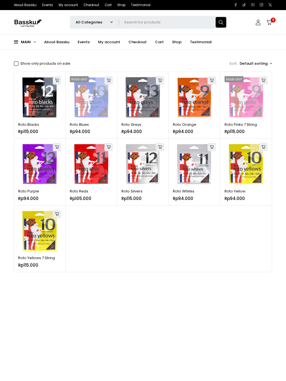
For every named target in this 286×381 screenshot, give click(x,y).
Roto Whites (183, 191)
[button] (57, 80)
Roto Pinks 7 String (241, 124)
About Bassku (25, 5)
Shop (121, 5)
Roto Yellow (235, 191)
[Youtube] (253, 5)
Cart (108, 5)
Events (47, 5)
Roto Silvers (131, 191)
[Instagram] (261, 5)
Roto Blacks (28, 124)
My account (68, 5)
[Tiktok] (244, 5)
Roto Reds (79, 191)
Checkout (91, 5)
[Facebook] (235, 5)
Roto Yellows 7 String (36, 258)
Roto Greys (131, 124)
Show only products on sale (45, 63)
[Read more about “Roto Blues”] (108, 80)
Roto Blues (79, 124)
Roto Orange (184, 124)
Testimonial (141, 5)
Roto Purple (28, 191)
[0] (269, 22)
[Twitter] (270, 5)
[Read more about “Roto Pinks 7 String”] (263, 80)
